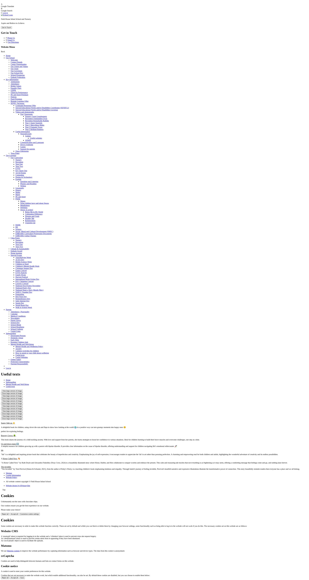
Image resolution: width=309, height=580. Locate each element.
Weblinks (23, 208)
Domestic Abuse (17, 338)
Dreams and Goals (32, 216)
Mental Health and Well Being (22, 344)
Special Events (16, 255)
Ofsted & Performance (19, 93)
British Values (16, 86)
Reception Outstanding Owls (36, 119)
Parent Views (16, 320)
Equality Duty (16, 88)
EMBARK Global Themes (25, 236)
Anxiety (18, 349)
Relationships (30, 221)
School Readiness (17, 327)
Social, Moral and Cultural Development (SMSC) (34, 231)
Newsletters (15, 318)
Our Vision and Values (19, 66)
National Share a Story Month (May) (29, 290)
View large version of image (12, 391)
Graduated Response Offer (25, 106)
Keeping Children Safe (19, 342)
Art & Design (20, 173)
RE (16, 227)
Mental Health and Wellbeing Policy (29, 346)
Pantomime (19, 294)
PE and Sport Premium (19, 95)
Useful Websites (21, 357)
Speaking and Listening (29, 182)
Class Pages (15, 238)
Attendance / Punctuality (20, 312)
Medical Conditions (18, 316)
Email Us (11, 40)
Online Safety (16, 359)
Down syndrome (26, 145)
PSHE (17, 199)
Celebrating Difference (33, 214)
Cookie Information (13, 475)
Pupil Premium (16, 99)
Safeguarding (11, 333)
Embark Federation (18, 77)
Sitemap (9, 473)
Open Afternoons (22, 151)
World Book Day (22, 305)
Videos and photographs (24, 112)
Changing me (30, 223)
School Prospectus (18, 75)
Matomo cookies (13, 551)
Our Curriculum (17, 158)
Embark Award (16, 251)
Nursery (18, 160)
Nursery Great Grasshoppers (36, 116)
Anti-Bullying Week (23, 257)
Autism (28, 136)
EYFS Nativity (21, 273)
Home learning (16, 253)
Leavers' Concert (21, 284)
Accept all (14, 514)
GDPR (13, 90)
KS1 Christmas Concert (24, 281)
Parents (8, 310)
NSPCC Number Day (23, 292)
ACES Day (19, 260)
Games (23, 147)
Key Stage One (21, 171)
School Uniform (17, 329)
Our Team (14, 69)
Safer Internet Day (22, 301)
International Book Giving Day (27, 279)
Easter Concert (21, 271)
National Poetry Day (23, 288)
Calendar (14, 314)
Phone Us (11, 38)
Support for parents (27, 149)
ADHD (28, 140)
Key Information (12, 79)
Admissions (15, 82)
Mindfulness (25, 205)
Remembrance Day (22, 299)
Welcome (14, 60)
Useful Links (16, 331)
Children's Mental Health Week (27, 266)
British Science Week (23, 262)
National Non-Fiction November (27, 286)
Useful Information (22, 132)
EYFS (17, 168)
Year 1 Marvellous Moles (34, 125)
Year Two (19, 166)
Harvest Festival (21, 277)
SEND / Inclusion (17, 103)
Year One (19, 164)
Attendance (15, 84)
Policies (14, 97)
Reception (19, 162)
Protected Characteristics (20, 362)
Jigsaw (22, 201)
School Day (15, 323)
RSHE (18, 225)
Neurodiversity (26, 134)
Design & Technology (23, 177)
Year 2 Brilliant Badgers (34, 129)
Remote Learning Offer (19, 101)
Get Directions (13, 42)
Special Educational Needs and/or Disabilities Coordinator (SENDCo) (42, 108)
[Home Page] (7, 15)
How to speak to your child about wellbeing (32, 353)
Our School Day (17, 73)
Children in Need (22, 264)
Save (22, 578)
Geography (19, 188)
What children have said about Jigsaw (34, 203)
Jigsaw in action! (26, 210)
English (18, 179)
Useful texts (20, 355)
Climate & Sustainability (20, 249)
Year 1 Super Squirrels (33, 123)
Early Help (15, 340)
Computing (19, 175)
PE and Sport (20, 197)
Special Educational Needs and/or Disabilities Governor (36, 110)
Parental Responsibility (19, 364)
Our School (10, 58)
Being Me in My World (34, 212)
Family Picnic (20, 275)
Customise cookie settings (29, 514)
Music (17, 195)
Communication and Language (32, 142)
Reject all (5, 514)
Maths (17, 192)
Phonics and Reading (28, 184)
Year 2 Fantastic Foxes (33, 127)
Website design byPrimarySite (18, 486)
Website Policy (11, 477)
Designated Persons (18, 336)
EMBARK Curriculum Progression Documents (33, 234)
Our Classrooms (26, 114)
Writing (23, 186)
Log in (5, 13)
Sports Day (19, 303)
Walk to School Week (23, 307)
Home (8, 56)
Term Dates (15, 153)
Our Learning (11, 155)
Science (18, 229)
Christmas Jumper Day (24, 268)
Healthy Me (29, 218)
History (18, 190)
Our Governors (16, 71)
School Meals (16, 325)
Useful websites (36, 138)
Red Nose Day (21, 297)
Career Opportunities (19, 64)
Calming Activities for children (27, 351)
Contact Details (16, 62)
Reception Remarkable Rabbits (37, 121)
